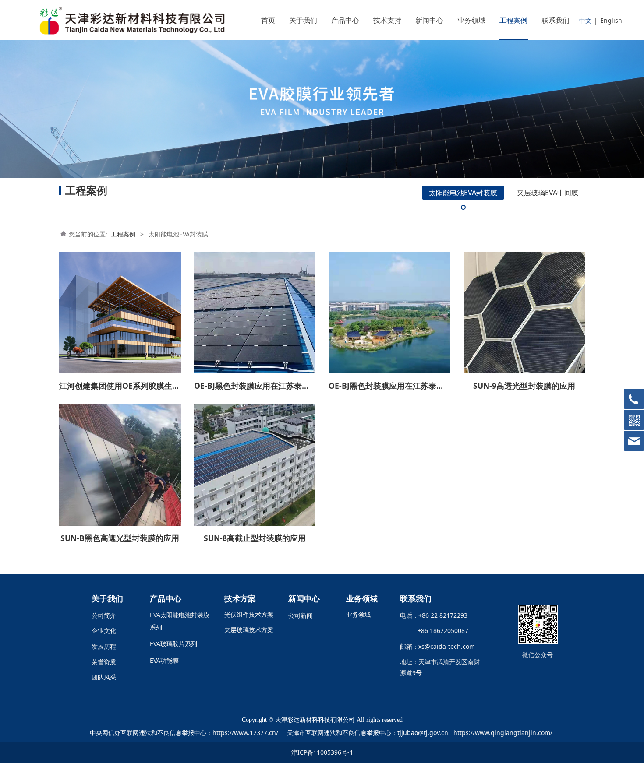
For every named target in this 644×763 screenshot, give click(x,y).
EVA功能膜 (164, 660)
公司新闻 (300, 615)
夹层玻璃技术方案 (248, 630)
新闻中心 (429, 20)
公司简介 (104, 615)
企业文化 (104, 630)
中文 (585, 20)
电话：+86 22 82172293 (433, 615)
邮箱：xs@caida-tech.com (437, 646)
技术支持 (387, 20)
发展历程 (104, 646)
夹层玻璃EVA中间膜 (547, 192)
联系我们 (555, 20)
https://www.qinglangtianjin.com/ (502, 732)
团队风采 (104, 677)
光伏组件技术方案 (248, 614)
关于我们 (303, 20)
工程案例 (513, 20)
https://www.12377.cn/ (245, 732)
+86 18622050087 (439, 630)
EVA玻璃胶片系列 (173, 644)
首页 (268, 20)
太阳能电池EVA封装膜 (463, 192)
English (611, 20)
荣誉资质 (104, 662)
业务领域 (471, 20)
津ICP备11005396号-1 (322, 752)
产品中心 (345, 20)
